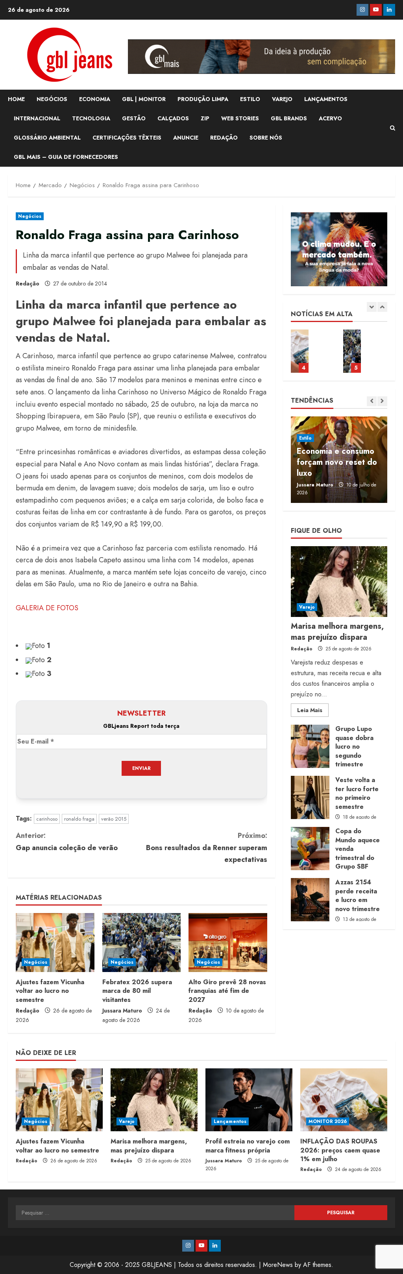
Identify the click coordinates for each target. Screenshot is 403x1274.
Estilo (305, 438)
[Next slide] (382, 307)
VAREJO (282, 99)
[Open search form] (392, 128)
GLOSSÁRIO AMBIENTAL (47, 138)
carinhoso (46, 819)
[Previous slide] (372, 307)
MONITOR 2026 (328, 1121)
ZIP (205, 118)
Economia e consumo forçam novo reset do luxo (337, 462)
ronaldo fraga (79, 819)
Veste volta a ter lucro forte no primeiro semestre (310, 797)
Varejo (307, 607)
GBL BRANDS (289, 118)
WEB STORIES (240, 118)
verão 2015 (113, 819)
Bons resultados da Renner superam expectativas (206, 847)
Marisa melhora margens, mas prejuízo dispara (337, 631)
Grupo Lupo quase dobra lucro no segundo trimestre (310, 746)
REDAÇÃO (224, 138)
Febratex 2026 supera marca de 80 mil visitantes (137, 991)
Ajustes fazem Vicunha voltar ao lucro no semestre (50, 991)
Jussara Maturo (122, 1010)
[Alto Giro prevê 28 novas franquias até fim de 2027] (228, 942)
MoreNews (278, 1264)
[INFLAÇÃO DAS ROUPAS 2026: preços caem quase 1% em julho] (343, 1099)
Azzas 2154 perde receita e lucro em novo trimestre (310, 899)
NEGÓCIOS (52, 99)
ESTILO (250, 99)
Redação (27, 283)
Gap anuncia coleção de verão (67, 841)
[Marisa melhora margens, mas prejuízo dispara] (339, 581)
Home (16, 99)
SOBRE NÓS (266, 138)
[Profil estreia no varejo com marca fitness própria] (248, 1099)
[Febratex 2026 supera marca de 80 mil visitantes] (141, 942)
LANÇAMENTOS (326, 99)
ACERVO (330, 118)
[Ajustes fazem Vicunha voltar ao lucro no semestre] (55, 942)
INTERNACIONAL (37, 118)
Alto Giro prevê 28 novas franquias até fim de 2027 (227, 991)
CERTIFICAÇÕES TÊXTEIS (126, 138)
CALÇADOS (173, 118)
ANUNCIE (185, 138)
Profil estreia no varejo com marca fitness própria (247, 1145)
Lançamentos (230, 1121)
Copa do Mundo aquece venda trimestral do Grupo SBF (310, 848)
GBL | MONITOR (144, 99)
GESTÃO (134, 118)
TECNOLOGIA (91, 118)
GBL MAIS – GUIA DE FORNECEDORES (66, 157)
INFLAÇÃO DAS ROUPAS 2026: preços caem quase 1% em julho (300, 351)
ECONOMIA (94, 99)
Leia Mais (313, 711)
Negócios (29, 216)
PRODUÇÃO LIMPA (202, 99)
